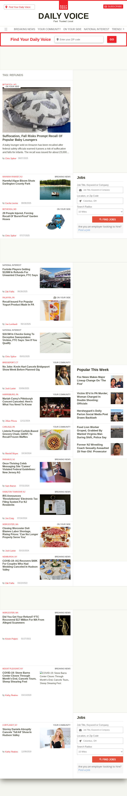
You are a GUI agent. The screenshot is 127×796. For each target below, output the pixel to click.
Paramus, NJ (8, 459)
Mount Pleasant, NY (12, 669)
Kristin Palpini (11, 639)
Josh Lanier (10, 388)
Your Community (49, 29)
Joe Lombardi (11, 324)
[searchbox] (22, 7)
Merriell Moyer (11, 453)
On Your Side (72, 29)
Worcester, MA (10, 524)
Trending (118, 29)
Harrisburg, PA (10, 394)
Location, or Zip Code (88, 196)
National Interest (96, 29)
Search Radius (84, 206)
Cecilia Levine (11, 203)
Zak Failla (9, 291)
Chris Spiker (10, 158)
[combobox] (19, 6)
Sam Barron (10, 486)
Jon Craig (9, 518)
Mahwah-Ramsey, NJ (12, 177)
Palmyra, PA (8, 298)
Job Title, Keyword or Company (93, 185)
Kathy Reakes (11, 695)
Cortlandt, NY (9, 725)
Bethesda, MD (9, 85)
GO (112, 39)
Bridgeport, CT (10, 362)
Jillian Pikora (11, 421)
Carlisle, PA (8, 427)
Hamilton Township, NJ (13, 492)
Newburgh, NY (9, 557)
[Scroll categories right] (123, 29)
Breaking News (24, 29)
